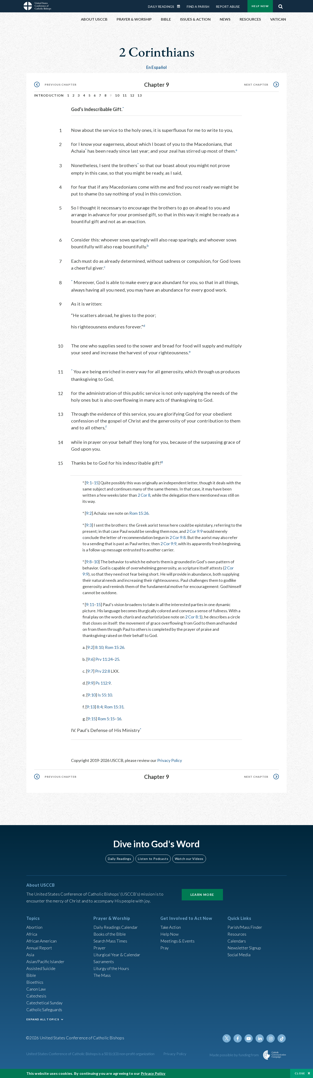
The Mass (102, 975)
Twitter (226, 1038)
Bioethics (34, 982)
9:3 (89, 525)
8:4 (99, 706)
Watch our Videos (189, 859)
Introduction (49, 95)
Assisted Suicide (40, 968)
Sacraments (103, 961)
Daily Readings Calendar (180, 6)
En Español (156, 67)
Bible (31, 975)
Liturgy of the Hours (111, 968)
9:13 (91, 706)
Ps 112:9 (103, 682)
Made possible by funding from (234, 1055)
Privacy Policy (169, 760)
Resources (237, 934)
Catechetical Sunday (44, 1002)
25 (117, 659)
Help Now (260, 6)
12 (132, 95)
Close (300, 1073)
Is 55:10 (105, 694)
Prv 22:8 (102, 671)
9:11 (90, 604)
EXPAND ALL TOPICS (42, 1019)
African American (41, 940)
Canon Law (36, 988)
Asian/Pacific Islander (45, 961)
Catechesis (36, 995)
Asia (30, 954)
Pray (164, 947)
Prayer (99, 947)
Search (280, 5)
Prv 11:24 (104, 659)
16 (119, 718)
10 (117, 95)
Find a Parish (198, 6)
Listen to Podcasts (153, 859)
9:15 (92, 718)
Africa (31, 934)
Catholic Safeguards (44, 1009)
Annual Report (39, 947)
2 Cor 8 (144, 495)
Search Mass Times (110, 940)
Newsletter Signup (244, 947)
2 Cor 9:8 (178, 537)
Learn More (202, 895)
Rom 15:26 (138, 513)
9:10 (92, 694)
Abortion (34, 927)
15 (96, 482)
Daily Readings (161, 6)
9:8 (89, 561)
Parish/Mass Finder (245, 927)
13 (139, 95)
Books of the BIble (109, 934)
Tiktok (281, 1038)
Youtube (248, 1038)
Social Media (239, 954)
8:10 (99, 647)
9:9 (90, 682)
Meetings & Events (177, 940)
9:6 (90, 659)
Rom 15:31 (114, 706)
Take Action (170, 927)
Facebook (237, 1038)
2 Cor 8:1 (193, 616)
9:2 (89, 513)
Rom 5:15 (106, 718)
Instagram (270, 1038)
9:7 (90, 671)
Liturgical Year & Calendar (116, 954)
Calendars (237, 940)
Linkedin (259, 1038)
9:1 (89, 482)
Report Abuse (228, 6)
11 (125, 95)
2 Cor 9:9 (195, 531)
